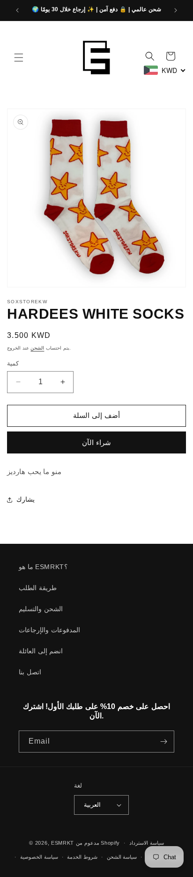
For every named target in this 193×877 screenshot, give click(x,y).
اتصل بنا (30, 672)
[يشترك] (163, 742)
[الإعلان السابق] (17, 10)
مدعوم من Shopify (98, 843)
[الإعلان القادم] (175, 10)
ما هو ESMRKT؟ (43, 566)
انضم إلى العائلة (41, 651)
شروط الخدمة (82, 857)
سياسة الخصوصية (39, 857)
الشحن (37, 348)
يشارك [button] (25, 499)
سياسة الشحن (122, 857)
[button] (18, 57)
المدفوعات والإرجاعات (49, 630)
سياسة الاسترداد (146, 843)
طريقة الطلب (38, 588)
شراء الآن (96, 442)
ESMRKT (62, 843)
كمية (13, 363)
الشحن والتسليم (41, 609)
